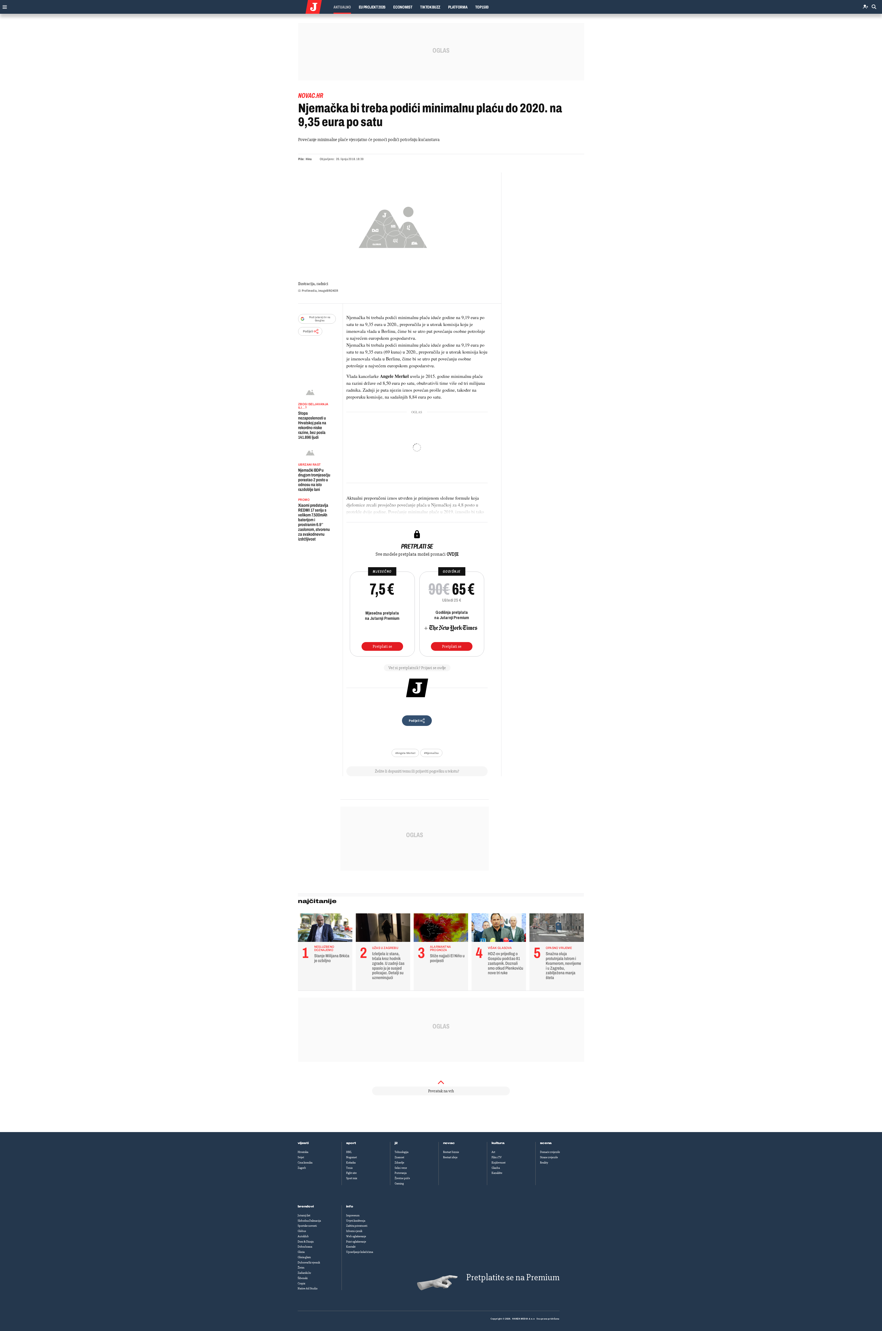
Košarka (351, 1162)
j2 (396, 1143)
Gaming (399, 1183)
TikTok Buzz (430, 7)
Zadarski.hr (304, 1273)
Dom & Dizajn (306, 1241)
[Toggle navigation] (3, 5)
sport (351, 1143)
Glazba (496, 1168)
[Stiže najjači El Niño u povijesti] (441, 928)
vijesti (303, 1143)
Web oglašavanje (356, 1236)
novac (449, 1143)
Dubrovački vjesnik (309, 1262)
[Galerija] (393, 226)
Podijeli (308, 331)
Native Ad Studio (307, 1288)
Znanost (399, 1157)
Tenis (349, 1168)
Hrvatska (303, 1152)
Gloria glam (304, 1257)
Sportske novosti (307, 1226)
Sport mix (351, 1178)
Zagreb (302, 1168)
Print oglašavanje (356, 1241)
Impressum (352, 1215)
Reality (544, 1162)
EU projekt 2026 (372, 7)
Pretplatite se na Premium (513, 1277)
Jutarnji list (304, 1215)
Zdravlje (399, 1162)
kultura (498, 1143)
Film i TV (497, 1157)
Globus (302, 1231)
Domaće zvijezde (550, 1152)
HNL (349, 1152)
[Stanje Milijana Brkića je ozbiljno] (325, 928)
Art (493, 1152)
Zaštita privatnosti (356, 1226)
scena (546, 1143)
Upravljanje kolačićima (359, 1252)
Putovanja (401, 1173)
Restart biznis (451, 1152)
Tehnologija (401, 1152)
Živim (301, 1267)
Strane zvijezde (549, 1157)
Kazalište (497, 1173)
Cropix (301, 1283)
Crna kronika (305, 1162)
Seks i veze (401, 1168)
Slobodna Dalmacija (309, 1221)
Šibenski (303, 1278)
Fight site (351, 1173)
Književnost (499, 1162)
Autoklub (303, 1236)
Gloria (301, 1252)
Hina (308, 159)
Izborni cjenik (354, 1231)
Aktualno (342, 7)
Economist (402, 7)
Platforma (457, 7)
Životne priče (402, 1178)
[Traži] (874, 7)
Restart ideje (450, 1157)
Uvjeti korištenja (355, 1221)
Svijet (301, 1157)
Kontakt (351, 1247)
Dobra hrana (305, 1247)
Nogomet (351, 1157)
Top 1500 (482, 7)
